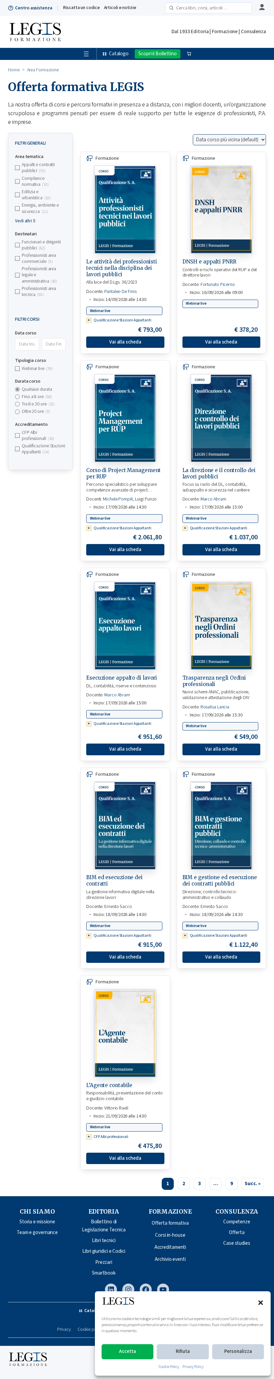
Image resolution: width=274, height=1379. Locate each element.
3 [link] (199, 1183)
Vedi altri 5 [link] (25, 221)
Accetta (127, 1351)
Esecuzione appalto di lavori (121, 678)
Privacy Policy (192, 1367)
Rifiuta (183, 1351)
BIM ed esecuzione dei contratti (114, 880)
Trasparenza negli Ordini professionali (214, 681)
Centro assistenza (33, 8)
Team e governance (37, 1232)
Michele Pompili (118, 499)
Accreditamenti (170, 1247)
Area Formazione (43, 70)
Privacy (64, 1329)
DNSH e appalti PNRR (209, 261)
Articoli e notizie (120, 7)
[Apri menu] (86, 54)
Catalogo (119, 53)
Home (14, 70)
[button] (260, 1302)
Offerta (236, 1232)
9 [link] (231, 1183)
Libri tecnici (104, 1240)
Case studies (236, 1243)
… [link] (215, 1183)
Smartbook (103, 1273)
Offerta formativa (170, 1223)
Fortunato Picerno (217, 284)
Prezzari (103, 1262)
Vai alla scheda (125, 342)
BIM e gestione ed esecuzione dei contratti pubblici (219, 880)
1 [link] (167, 1183)
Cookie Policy (169, 1367)
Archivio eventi (170, 1259)
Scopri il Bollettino (157, 53)
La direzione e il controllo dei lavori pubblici (219, 473)
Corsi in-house (170, 1235)
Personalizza (238, 1351)
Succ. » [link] (253, 1183)
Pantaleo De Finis (120, 291)
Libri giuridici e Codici (103, 1251)
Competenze (236, 1221)
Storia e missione (37, 1221)
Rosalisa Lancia (215, 707)
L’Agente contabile (109, 1085)
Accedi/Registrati (261, 7)
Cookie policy (90, 1329)
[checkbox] (40, 168)
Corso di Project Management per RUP (123, 473)
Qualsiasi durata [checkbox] (37, 389)
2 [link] (183, 1183)
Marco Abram (213, 499)
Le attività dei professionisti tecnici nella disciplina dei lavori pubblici (121, 268)
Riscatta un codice (81, 7)
